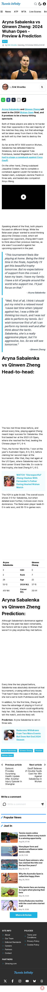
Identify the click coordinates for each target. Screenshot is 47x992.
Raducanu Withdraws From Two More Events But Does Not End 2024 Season (28, 735)
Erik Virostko (12, 45)
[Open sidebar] (1, 11)
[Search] (35, 3)
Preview (39, 751)
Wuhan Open (27, 112)
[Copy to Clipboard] (24, 100)
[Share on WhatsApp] (3, 100)
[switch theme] (40, 4)
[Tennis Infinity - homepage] (11, 3)
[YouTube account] (27, 981)
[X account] (5, 981)
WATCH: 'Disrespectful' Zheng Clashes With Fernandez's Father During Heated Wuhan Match (28, 481)
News (8, 11)
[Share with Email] (19, 100)
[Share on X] (13, 100)
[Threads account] (41, 981)
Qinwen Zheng (32, 109)
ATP (16, 11)
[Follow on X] (42, 87)
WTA (23, 11)
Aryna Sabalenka (11, 109)
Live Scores (35, 11)
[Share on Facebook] (8, 100)
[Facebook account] (12, 981)
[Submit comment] (42, 804)
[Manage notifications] (42, 988)
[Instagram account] (19, 981)
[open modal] (44, 3)
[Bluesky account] (34, 981)
